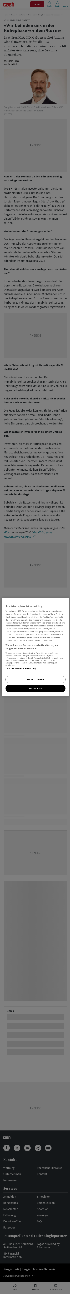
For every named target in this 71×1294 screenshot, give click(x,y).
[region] (35, 647)
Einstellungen (35, 679)
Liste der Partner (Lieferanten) (21, 668)
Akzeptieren (35, 688)
